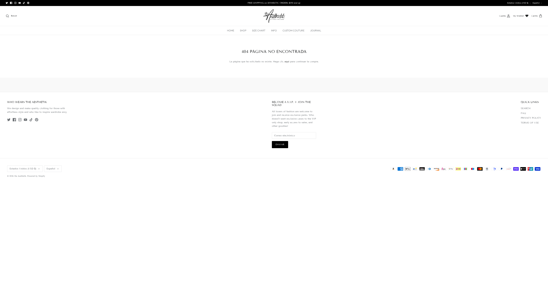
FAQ (523, 113)
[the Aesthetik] (274, 16)
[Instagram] (15, 3)
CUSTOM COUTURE (293, 30)
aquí (287, 61)
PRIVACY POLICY (531, 117)
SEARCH (525, 108)
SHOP (243, 30)
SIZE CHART (258, 30)
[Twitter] (7, 3)
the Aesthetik (20, 176)
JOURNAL (315, 30)
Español (536, 3)
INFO (274, 30)
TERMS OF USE (530, 122)
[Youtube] (20, 3)
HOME (230, 30)
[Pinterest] (28, 3)
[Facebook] (11, 3)
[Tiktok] (24, 3)
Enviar (280, 144)
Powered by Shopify (36, 176)
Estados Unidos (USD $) (517, 3)
